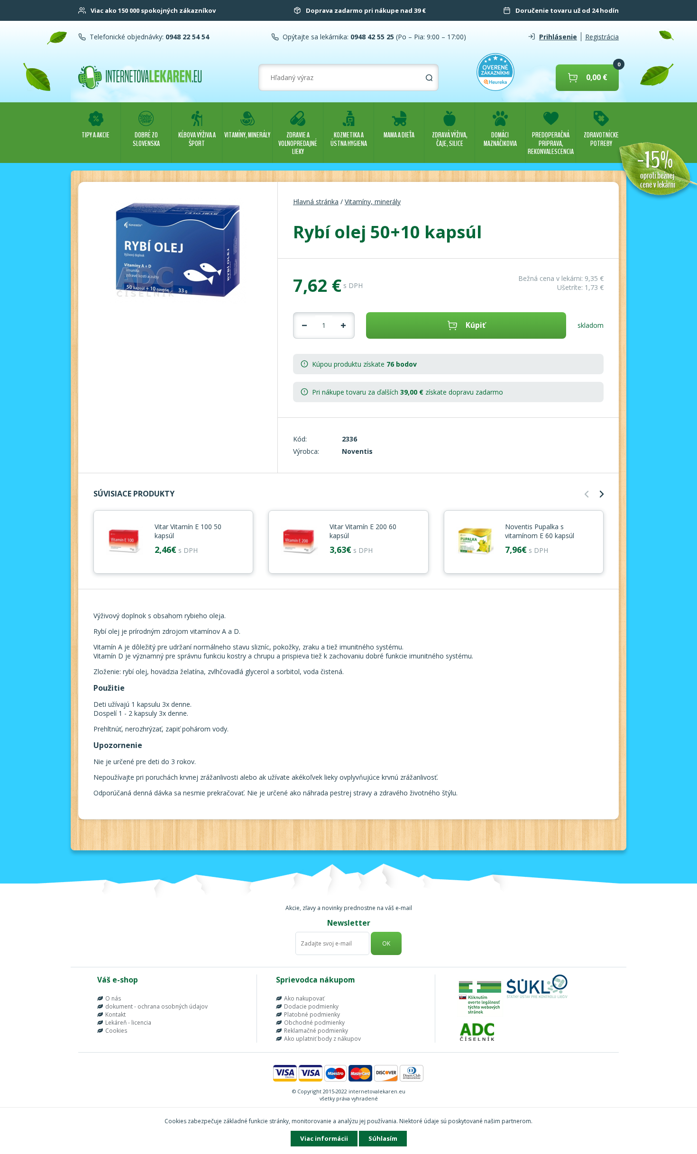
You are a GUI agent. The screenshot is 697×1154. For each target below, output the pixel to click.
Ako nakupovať (304, 998)
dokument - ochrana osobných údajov (156, 1006)
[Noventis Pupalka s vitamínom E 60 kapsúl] (475, 542)
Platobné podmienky (312, 1014)
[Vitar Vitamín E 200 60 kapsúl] (299, 542)
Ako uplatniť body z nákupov (322, 1039)
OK (386, 943)
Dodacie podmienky (311, 1006)
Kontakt (115, 1014)
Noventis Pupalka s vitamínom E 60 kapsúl (539, 531)
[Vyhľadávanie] (429, 77)
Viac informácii (324, 1138)
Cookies (116, 1031)
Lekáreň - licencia (128, 1023)
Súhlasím (382, 1138)
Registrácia (602, 36)
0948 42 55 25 (371, 36)
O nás (113, 998)
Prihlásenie (558, 36)
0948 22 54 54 (186, 36)
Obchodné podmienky (314, 1023)
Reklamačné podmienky (316, 1031)
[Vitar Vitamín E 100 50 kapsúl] (124, 542)
